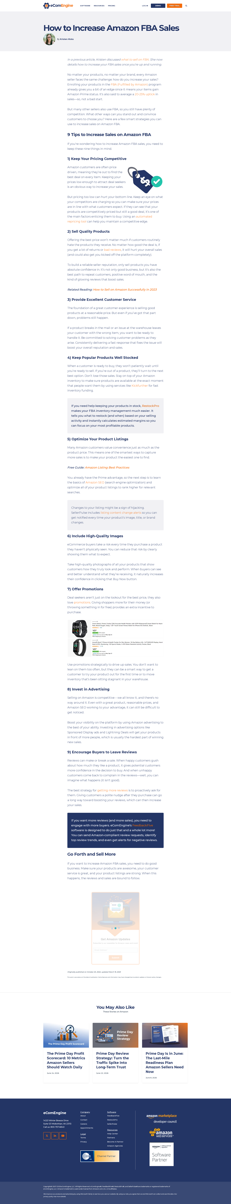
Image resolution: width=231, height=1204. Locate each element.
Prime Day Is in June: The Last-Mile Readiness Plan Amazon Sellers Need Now (165, 1062)
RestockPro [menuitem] (112, 1120)
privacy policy (48, 1196)
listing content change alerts (121, 512)
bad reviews (112, 249)
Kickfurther (140, 385)
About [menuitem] (83, 1116)
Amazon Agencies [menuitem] (115, 1146)
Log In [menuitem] (145, 6)
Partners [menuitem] (111, 1138)
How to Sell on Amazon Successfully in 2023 (125, 289)
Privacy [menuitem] (83, 1142)
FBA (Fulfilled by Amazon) (129, 84)
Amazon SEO (95, 482)
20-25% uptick (145, 94)
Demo (158, 6)
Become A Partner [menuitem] (115, 1142)
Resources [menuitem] (99, 6)
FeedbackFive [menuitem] (113, 1116)
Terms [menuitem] (83, 1138)
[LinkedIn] (54, 1135)
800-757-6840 (57, 1127)
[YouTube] (62, 1135)
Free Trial (174, 6)
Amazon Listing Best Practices (107, 467)
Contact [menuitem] (83, 1120)
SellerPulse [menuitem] (112, 1124)
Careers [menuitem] (83, 1124)
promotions (82, 602)
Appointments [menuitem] (86, 1128)
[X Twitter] (47, 1135)
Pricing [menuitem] (111, 6)
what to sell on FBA (135, 59)
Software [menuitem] (85, 6)
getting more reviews (112, 790)
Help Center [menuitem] (112, 1134)
